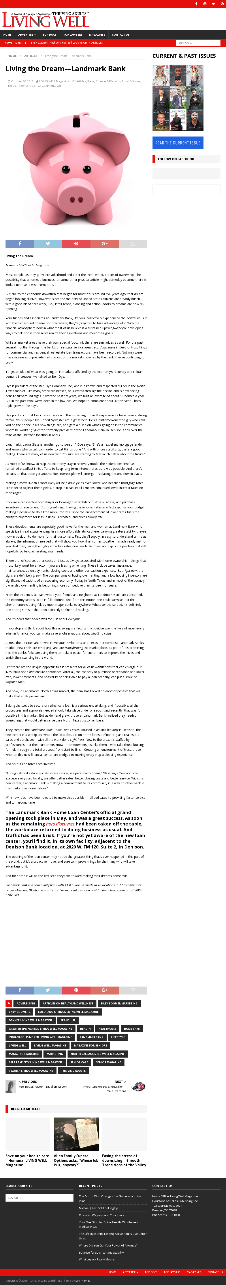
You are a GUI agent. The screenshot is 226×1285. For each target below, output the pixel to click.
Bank (90, 81)
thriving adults (73, 1071)
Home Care (132, 1029)
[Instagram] (205, 4)
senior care (79, 1062)
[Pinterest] (222, 4)
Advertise (25, 35)
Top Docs (49, 35)
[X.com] (213, 4)
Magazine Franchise (24, 1054)
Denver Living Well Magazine (31, 1020)
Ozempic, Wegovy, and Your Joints (101, 1215)
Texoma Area (26, 86)
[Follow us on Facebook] (196, 4)
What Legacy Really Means (97, 1259)
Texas (12, 86)
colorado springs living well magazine (68, 1012)
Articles (81, 81)
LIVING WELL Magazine (54, 81)
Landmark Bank (91, 1037)
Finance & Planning (108, 81)
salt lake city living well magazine (35, 1062)
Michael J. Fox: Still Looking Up (98, 1208)
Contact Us (120, 35)
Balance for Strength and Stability (101, 1252)
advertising (26, 1003)
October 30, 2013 (22, 81)
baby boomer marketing (119, 1003)
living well (17, 1045)
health (85, 1029)
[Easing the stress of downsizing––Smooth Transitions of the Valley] (124, 1134)
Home (7, 35)
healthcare (107, 1029)
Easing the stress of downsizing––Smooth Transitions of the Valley (124, 1160)
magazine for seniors (90, 1045)
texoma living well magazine (31, 1071)
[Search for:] (198, 42)
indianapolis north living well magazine (40, 1037)
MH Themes (82, 1281)
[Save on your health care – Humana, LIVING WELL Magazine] (28, 1134)
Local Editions (131, 81)
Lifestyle (118, 1037)
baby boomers (19, 1012)
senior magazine (108, 1062)
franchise (67, 1020)
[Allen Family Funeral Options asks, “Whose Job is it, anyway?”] (76, 1134)
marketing (55, 1054)
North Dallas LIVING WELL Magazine (97, 1054)
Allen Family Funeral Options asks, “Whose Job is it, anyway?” (76, 1160)
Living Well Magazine (50, 1045)
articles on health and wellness (68, 1003)
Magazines (97, 35)
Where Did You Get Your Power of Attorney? (108, 1245)
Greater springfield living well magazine (40, 1029)
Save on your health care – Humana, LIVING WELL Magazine (27, 1160)
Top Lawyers (72, 35)
